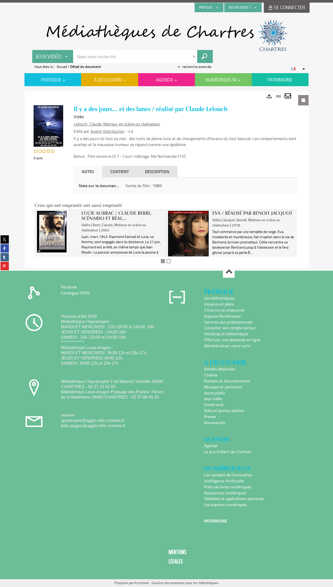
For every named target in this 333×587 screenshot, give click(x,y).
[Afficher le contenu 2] (168, 261)
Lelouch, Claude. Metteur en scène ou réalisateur (117, 124)
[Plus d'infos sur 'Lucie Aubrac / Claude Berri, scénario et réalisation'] (57, 232)
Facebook (69, 287)
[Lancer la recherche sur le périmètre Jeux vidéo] (205, 56)
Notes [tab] (88, 171)
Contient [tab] (119, 171)
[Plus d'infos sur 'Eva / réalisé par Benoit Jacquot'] (188, 241)
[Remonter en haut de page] (229, 272)
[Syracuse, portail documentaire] (166, 35)
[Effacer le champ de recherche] (194, 56)
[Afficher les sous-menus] (217, 7)
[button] (48, 125)
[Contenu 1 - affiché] (163, 261)
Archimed (141, 583)
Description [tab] (157, 171)
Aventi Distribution (107, 131)
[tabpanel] (166, 179)
